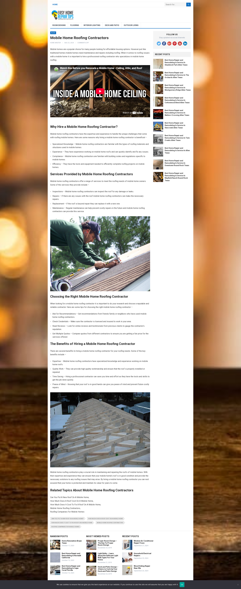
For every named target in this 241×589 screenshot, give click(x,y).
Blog (53, 33)
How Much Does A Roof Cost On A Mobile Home (105, 518)
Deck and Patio (112, 25)
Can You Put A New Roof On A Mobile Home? (67, 518)
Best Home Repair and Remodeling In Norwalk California (71, 555)
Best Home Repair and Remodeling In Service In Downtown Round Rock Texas (177, 163)
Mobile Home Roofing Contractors (110, 523)
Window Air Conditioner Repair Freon (144, 542)
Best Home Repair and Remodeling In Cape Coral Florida (71, 568)
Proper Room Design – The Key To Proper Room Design (107, 543)
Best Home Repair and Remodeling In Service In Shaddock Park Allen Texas (176, 62)
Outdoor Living (131, 25)
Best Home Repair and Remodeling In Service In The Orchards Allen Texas (177, 75)
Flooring (74, 25)
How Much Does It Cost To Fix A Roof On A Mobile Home (71, 523)
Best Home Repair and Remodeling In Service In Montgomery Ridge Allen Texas (178, 87)
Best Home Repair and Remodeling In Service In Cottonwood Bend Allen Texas (177, 100)
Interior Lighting (92, 25)
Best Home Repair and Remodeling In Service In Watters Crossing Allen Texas (177, 112)
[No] (238, 584)
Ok (182, 585)
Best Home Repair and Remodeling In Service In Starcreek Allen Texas (175, 125)
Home (55, 5)
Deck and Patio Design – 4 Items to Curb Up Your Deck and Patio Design (108, 569)
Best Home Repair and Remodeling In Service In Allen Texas (177, 150)
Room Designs (59, 25)
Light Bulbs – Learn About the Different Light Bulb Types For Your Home (108, 556)
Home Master (55, 43)
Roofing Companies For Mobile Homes (65, 527)
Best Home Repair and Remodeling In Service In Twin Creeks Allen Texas (177, 137)
